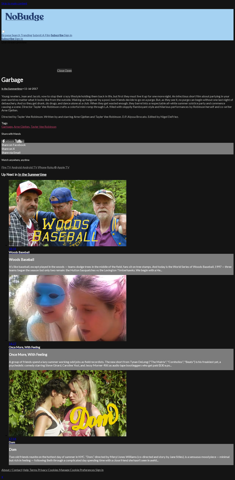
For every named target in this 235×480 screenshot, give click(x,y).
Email (20, 141)
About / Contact (11, 470)
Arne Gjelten (22, 126)
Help (26, 470)
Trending (26, 35)
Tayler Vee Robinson (43, 126)
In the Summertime (11, 88)
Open (68, 70)
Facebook (8, 141)
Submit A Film (41, 35)
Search (16, 35)
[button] (3, 31)
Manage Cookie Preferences (77, 470)
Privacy (43, 470)
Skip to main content (14, 3)
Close (61, 70)
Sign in (68, 35)
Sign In (19, 38)
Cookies (53, 470)
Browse (6, 35)
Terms (33, 470)
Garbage (7, 126)
